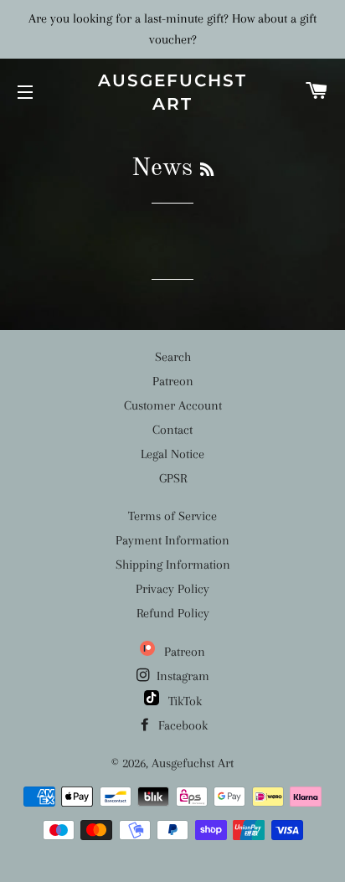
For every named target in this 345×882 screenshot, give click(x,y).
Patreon (172, 381)
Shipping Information (173, 564)
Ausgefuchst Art (172, 92)
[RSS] (206, 170)
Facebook (181, 725)
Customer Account (173, 405)
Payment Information (172, 540)
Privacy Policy (172, 588)
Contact (172, 429)
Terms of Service (172, 516)
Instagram (181, 675)
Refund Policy (172, 613)
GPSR (173, 478)
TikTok (183, 701)
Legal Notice (172, 454)
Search (173, 356)
